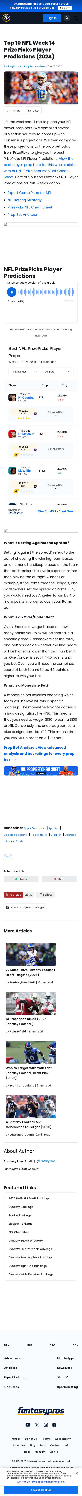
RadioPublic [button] (39, 834)
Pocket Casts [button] (15, 841)
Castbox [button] (70, 834)
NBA (52, 1345)
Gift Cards (11, 1387)
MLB (29, 1345)
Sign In (54, 1451)
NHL (75, 1345)
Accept (65, 8)
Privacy (15, 1438)
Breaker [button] (56, 834)
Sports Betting (67, 1387)
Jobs (43, 1445)
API (67, 1445)
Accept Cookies (41, 1490)
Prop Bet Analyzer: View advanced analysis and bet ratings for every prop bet (39, 753)
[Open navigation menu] (76, 18)
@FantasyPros (36, 66)
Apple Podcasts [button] (34, 828)
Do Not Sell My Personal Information (40, 1481)
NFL (8, 857)
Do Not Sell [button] (31, 1438)
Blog (32, 1445)
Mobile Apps (66, 1358)
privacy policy (20, 8)
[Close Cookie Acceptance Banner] (77, 1473)
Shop (61, 1377)
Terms (47, 1438)
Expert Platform (15, 1377)
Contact (55, 1445)
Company (19, 1445)
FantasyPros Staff (14, 66)
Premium (40, 1451)
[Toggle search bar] (67, 18)
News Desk (64, 1368)
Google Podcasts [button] (15, 834)
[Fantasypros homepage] (6, 21)
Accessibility (63, 1438)
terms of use (45, 8)
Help (27, 1451)
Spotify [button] (53, 828)
